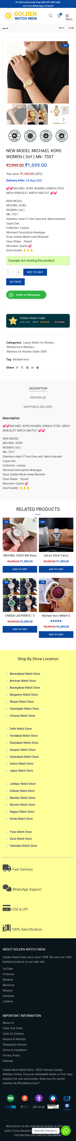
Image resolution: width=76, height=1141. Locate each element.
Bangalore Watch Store (24, 694)
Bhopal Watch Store (22, 701)
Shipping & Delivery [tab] (38, 407)
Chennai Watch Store (22, 715)
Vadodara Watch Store (23, 845)
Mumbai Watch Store (22, 798)
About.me (8, 985)
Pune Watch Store (21, 832)
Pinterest (8, 974)
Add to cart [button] (20, 569)
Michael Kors (21, 359)
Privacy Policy (11, 1055)
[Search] (51, 15)
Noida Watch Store (21, 818)
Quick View (34, 521)
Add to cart (35, 272)
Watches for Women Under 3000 (27, 351)
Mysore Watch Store (22, 804)
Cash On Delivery (13, 1033)
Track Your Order (13, 1028)
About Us (8, 1022)
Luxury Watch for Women (38, 342)
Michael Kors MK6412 (56, 615)
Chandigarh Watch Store (24, 708)
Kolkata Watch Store (22, 790)
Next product (70, 28)
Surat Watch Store (21, 838)
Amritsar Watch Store (23, 680)
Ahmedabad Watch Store (25, 673)
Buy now (15, 281)
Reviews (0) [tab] (38, 397)
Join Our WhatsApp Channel (38, 6)
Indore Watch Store (21, 763)
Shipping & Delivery (15, 1044)
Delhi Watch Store (21, 728)
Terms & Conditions (15, 1050)
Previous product (61, 28)
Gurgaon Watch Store (23, 749)
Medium (8, 990)
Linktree (8, 1001)
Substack (8, 996)
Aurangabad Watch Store (25, 687)
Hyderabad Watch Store (24, 756)
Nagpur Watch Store (22, 811)
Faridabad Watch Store (24, 735)
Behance (8, 979)
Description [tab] (38, 388)
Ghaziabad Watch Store (24, 742)
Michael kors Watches (20, 347)
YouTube (8, 968)
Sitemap (8, 1061)
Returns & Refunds (14, 1039)
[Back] (5, 28)
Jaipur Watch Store (21, 770)
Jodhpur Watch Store (23, 783)
